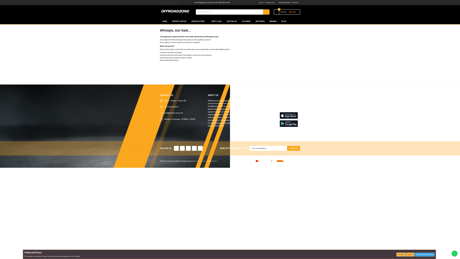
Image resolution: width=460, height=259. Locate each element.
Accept (401, 254)
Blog (245, 130)
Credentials (248, 122)
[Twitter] (165, 2)
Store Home (164, 60)
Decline (410, 254)
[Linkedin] (169, 2)
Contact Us (248, 126)
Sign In (261, 2)
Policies (214, 161)
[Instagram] (177, 2)
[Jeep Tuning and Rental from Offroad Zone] (176, 12)
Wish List (283, 109)
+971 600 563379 (284, 2)
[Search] (266, 12)
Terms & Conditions (251, 109)
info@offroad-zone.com (173, 113)
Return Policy (249, 118)
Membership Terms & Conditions (256, 113)
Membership (270, 2)
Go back (163, 52)
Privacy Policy (249, 105)
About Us (247, 101)
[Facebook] (161, 2)
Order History (285, 105)
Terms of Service (202, 161)
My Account (174, 60)
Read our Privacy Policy (424, 254)
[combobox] (229, 11)
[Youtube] (173, 2)
